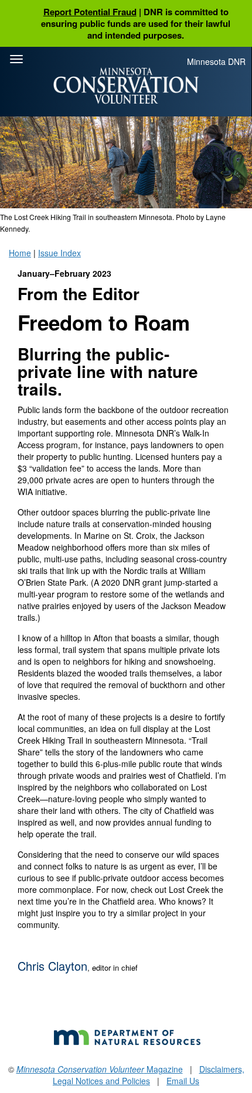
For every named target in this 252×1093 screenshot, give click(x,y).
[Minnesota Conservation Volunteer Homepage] (126, 85)
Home (20, 253)
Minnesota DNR (216, 61)
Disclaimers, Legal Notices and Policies (148, 1075)
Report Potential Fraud (90, 11)
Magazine (99, 1069)
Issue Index (59, 253)
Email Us (182, 1081)
